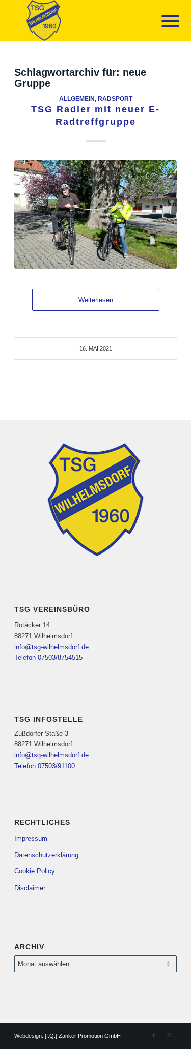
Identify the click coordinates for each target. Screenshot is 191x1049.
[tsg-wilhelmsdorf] (79, 20)
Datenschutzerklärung (46, 855)
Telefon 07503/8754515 (48, 657)
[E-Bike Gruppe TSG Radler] (95, 214)
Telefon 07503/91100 (44, 766)
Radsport (115, 98)
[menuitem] (162, 21)
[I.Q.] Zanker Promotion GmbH (83, 1036)
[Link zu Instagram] (169, 1035)
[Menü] (162, 21)
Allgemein (77, 98)
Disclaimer (29, 888)
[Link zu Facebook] (153, 1035)
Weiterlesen (95, 300)
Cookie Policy (34, 871)
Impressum (30, 838)
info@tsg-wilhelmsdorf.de (51, 647)
